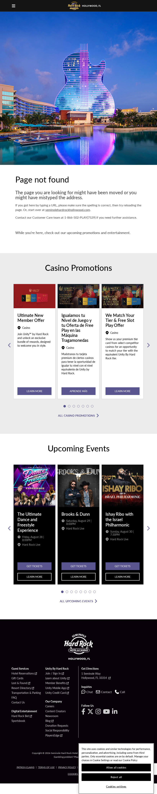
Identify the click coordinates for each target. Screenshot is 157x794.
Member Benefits (55, 683)
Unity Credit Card (55, 693)
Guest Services (20, 668)
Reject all (116, 777)
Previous (9, 345)
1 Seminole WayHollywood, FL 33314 (94, 676)
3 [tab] (74, 406)
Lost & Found (19, 683)
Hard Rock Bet (20, 716)
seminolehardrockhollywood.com (67, 209)
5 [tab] (83, 406)
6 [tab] (87, 406)
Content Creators (55, 711)
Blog (48, 721)
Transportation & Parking (26, 693)
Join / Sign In (53, 673)
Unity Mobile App (55, 688)
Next (147, 345)
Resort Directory (21, 688)
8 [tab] (94, 592)
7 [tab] (92, 406)
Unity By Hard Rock (57, 668)
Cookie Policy (130, 760)
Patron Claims (25, 767)
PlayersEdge (52, 735)
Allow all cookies (116, 767)
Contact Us (18, 702)
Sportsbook (18, 721)
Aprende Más (78, 391)
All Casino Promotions (76, 415)
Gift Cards (17, 678)
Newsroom (51, 716)
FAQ (14, 697)
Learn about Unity (55, 678)
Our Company (53, 701)
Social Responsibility (57, 730)
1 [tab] (64, 406)
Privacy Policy (67, 767)
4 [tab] (78, 406)
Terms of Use (46, 767)
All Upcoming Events (76, 601)
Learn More (35, 391)
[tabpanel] (34, 345)
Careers (49, 706)
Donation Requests (56, 725)
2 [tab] (69, 406)
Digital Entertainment (24, 711)
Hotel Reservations (22, 673)
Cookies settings (116, 786)
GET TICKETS (34, 566)
